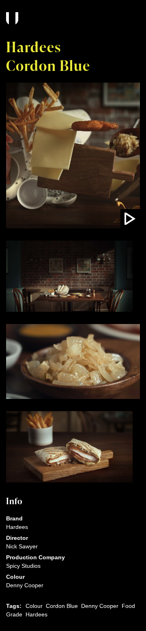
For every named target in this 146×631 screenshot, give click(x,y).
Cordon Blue (62, 606)
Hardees (36, 614)
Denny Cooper (99, 606)
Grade (14, 614)
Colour (34, 606)
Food (128, 606)
